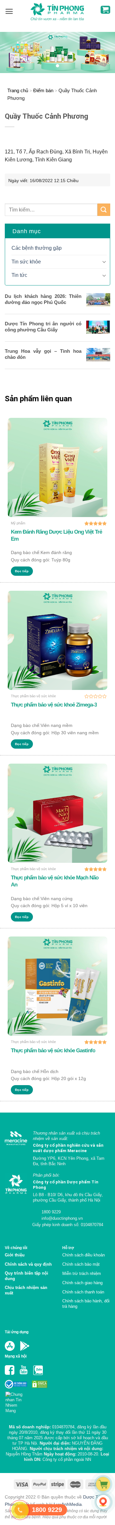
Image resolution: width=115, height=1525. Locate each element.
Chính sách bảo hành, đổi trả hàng (86, 1304)
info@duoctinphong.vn (61, 1218)
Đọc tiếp (21, 571)
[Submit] (103, 210)
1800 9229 (50, 1212)
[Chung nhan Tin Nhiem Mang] (16, 1400)
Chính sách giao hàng (82, 1282)
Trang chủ (17, 90)
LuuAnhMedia (68, 1504)
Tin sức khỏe (26, 261)
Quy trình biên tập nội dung (26, 1276)
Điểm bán (43, 90)
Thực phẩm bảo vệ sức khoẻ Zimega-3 (54, 705)
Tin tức (19, 275)
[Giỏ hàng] (105, 10)
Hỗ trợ (68, 1248)
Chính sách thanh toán (83, 1292)
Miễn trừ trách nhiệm (81, 1273)
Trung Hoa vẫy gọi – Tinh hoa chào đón (43, 354)
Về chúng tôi (16, 1248)
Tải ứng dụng (16, 1332)
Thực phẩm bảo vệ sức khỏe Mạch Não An (54, 881)
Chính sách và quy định (28, 1264)
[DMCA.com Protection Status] (39, 1383)
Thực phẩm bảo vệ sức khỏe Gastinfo (53, 1051)
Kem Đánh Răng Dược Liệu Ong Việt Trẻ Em (56, 535)
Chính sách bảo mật (81, 1264)
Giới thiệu (15, 1255)
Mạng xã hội (16, 1356)
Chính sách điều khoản (83, 1255)
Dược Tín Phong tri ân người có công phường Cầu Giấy (43, 326)
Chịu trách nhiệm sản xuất (26, 1290)
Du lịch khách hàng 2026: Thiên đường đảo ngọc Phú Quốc (43, 299)
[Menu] (9, 11)
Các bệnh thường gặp (37, 248)
